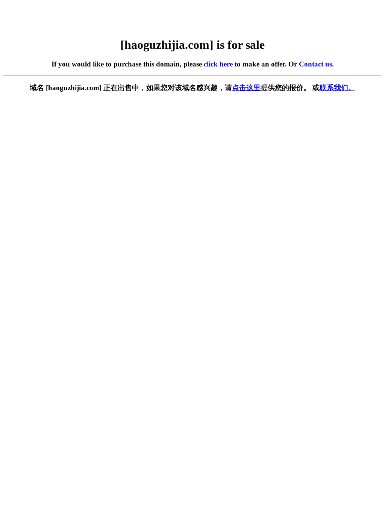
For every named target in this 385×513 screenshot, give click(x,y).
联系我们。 (337, 88)
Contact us (315, 64)
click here (218, 64)
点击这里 (246, 88)
